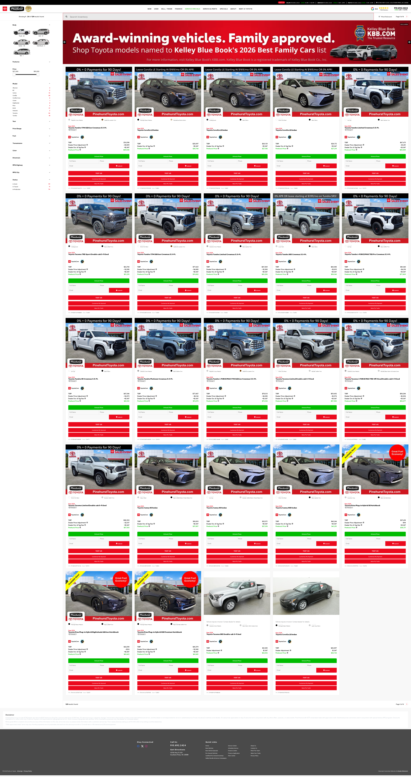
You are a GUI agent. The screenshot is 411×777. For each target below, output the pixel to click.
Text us (281, 2)
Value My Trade (98, 183)
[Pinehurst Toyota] (17, 8)
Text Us (98, 173)
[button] (130, 91)
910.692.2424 (293, 2)
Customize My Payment (99, 179)
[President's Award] (28, 9)
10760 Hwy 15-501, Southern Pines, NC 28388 (392, 2)
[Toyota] (5, 9)
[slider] (14, 74)
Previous (64, 42)
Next (409, 42)
